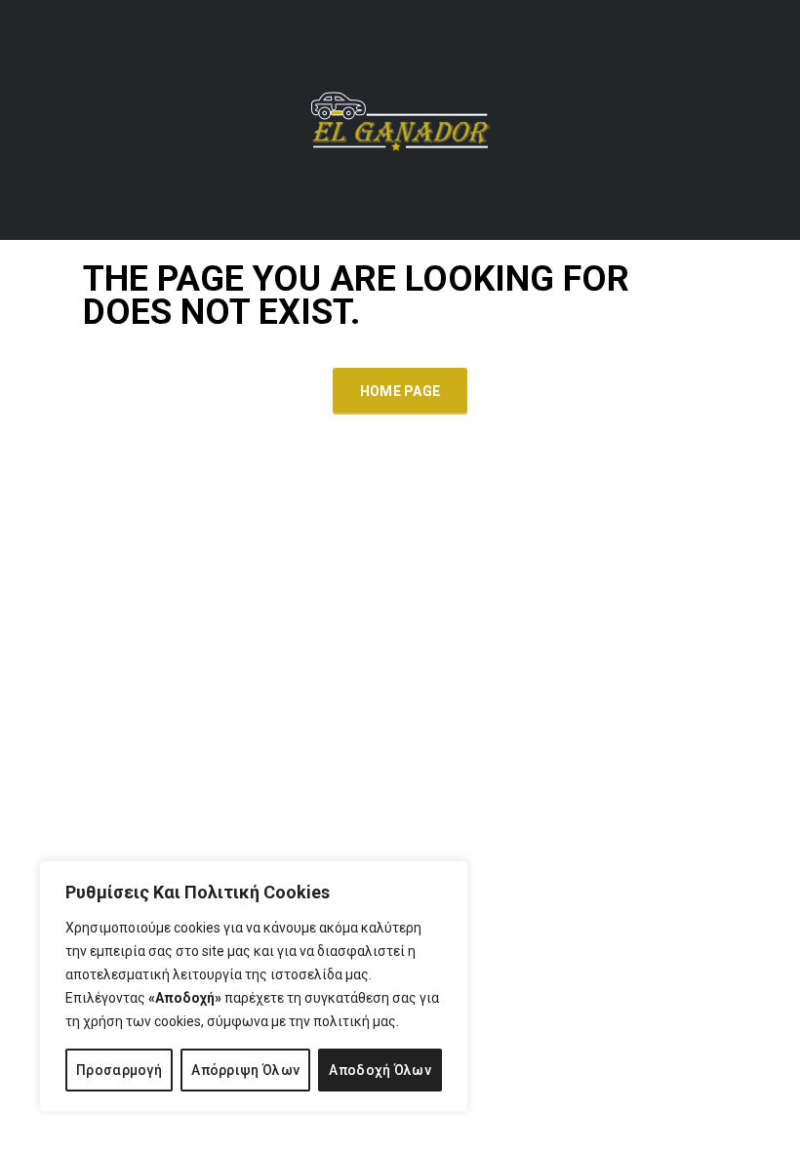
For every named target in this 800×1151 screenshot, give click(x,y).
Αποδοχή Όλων (380, 1070)
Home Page (400, 391)
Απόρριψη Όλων (245, 1070)
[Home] (400, 118)
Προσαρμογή (119, 1070)
